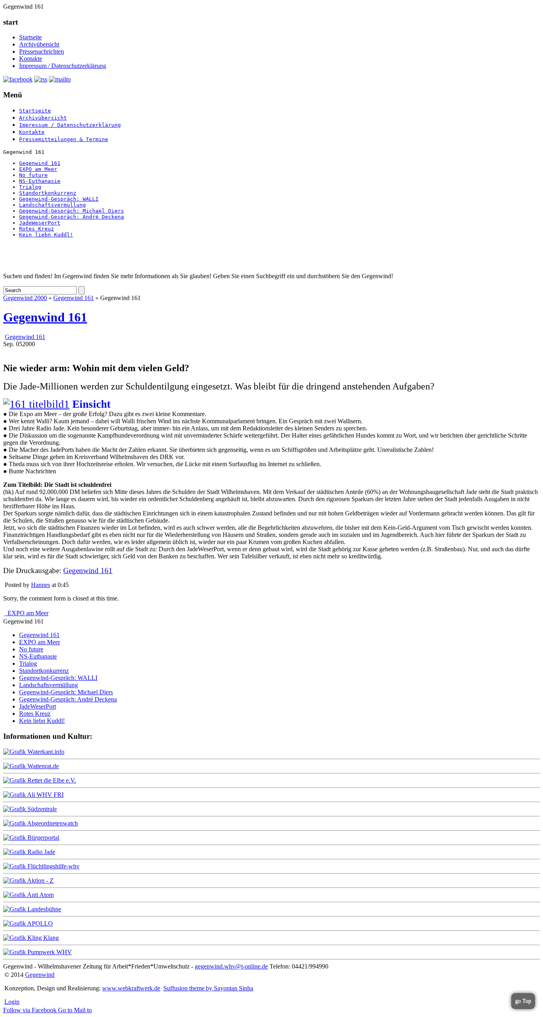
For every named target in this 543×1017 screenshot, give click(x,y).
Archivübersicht (39, 44)
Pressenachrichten (41, 51)
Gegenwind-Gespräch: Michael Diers (71, 211)
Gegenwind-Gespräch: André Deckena (71, 217)
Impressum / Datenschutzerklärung (62, 65)
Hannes (40, 584)
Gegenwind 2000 (25, 297)
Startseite (30, 37)
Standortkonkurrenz (47, 193)
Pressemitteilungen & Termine (63, 139)
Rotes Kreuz (36, 229)
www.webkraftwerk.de (131, 988)
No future (33, 175)
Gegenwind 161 (39, 163)
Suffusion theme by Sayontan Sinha (208, 988)
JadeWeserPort (39, 223)
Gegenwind (39, 974)
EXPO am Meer (38, 169)
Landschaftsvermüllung (52, 205)
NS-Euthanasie (39, 181)
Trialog (30, 187)
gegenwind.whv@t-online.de (231, 966)
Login (11, 1001)
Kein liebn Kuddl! (46, 235)
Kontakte (30, 58)
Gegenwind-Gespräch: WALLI (59, 199)
